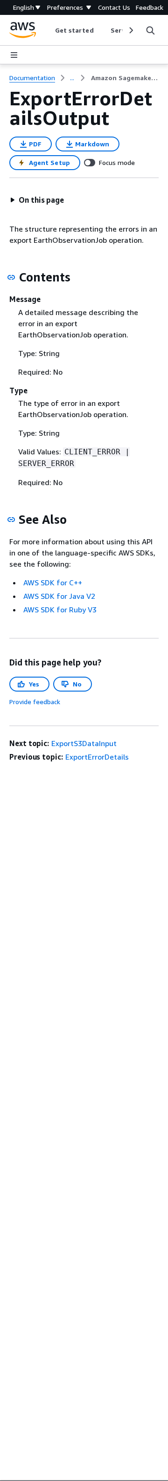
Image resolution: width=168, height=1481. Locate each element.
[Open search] (150, 30)
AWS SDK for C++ (52, 582)
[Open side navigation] (14, 55)
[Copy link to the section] (11, 277)
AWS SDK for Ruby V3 (60, 609)
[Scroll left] (48, 30)
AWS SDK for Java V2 (59, 596)
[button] (37, 200)
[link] (125, 77)
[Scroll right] (130, 30)
